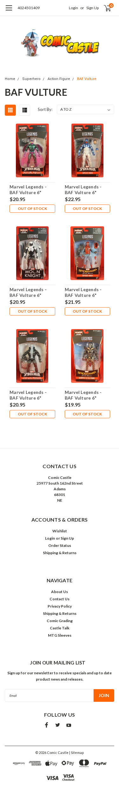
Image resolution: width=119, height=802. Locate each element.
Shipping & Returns (59, 552)
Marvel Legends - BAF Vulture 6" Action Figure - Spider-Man (83, 292)
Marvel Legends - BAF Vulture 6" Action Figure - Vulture (83, 395)
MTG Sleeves (59, 635)
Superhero (31, 79)
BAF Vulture (86, 79)
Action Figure (59, 79)
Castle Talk (59, 628)
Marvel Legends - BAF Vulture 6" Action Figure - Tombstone (28, 395)
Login (73, 7)
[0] (103, 8)
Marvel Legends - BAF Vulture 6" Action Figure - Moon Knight (28, 292)
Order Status (59, 545)
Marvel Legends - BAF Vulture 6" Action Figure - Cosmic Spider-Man (86, 189)
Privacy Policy (60, 606)
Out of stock (32, 208)
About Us (59, 591)
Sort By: (45, 109)
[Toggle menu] (8, 11)
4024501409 (28, 7)
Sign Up (92, 7)
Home (10, 79)
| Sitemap (76, 752)
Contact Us (59, 599)
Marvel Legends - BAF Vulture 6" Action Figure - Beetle (28, 189)
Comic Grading (60, 620)
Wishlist (59, 531)
